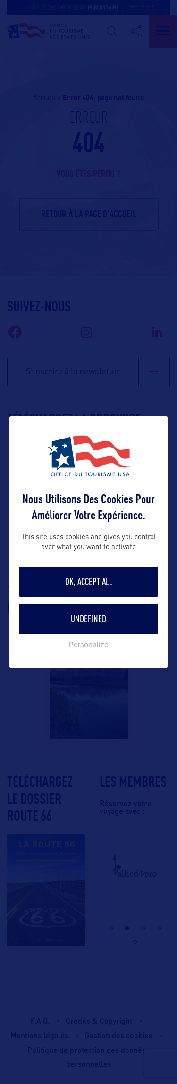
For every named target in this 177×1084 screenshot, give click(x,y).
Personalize (88, 645)
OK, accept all (88, 581)
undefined (88, 618)
